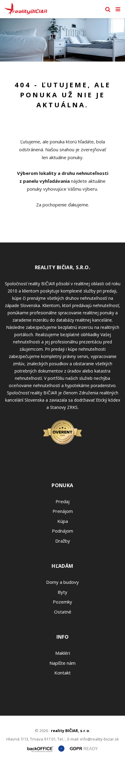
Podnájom (62, 531)
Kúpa (62, 521)
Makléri (62, 653)
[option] (62, 40)
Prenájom (62, 511)
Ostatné (62, 612)
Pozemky (62, 602)
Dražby (62, 541)
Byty (62, 592)
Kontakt (62, 673)
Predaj (62, 501)
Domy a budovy (62, 582)
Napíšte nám (62, 663)
